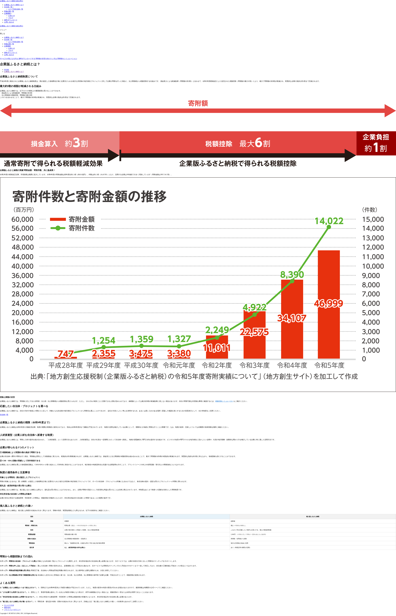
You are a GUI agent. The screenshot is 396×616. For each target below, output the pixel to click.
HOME (6, 70)
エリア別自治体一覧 (15, 9)
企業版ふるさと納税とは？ (14, 5)
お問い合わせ (9, 22)
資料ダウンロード (10, 20)
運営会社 (7, 607)
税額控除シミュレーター (224, 401)
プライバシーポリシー (12, 610)
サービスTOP (9, 605)
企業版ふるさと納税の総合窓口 (11, 1)
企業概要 (7, 13)
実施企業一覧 (9, 11)
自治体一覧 (8, 7)
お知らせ (11, 16)
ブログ (10, 18)
